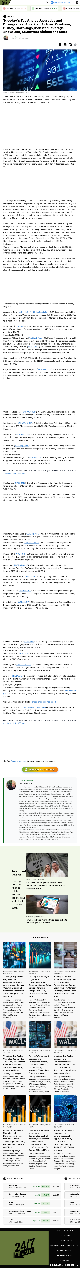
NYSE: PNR (20, 554)
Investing (11, 16)
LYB (71, 1213)
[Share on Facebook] (60, 44)
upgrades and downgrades (34, 707)
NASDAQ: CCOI (44, 369)
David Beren (30, 917)
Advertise (64, 1260)
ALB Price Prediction (39, 312)
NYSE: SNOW (23, 602)
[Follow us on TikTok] (72, 1265)
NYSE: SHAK (25, 591)
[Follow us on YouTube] (64, 1265)
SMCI (11, 1196)
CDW (11, 1203)
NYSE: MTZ (20, 483)
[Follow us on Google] (75, 44)
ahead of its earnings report (44, 702)
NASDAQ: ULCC (36, 457)
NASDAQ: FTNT (22, 446)
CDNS (11, 1213)
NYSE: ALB (23, 312)
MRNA (11, 1188)
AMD (11, 1220)
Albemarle (74, 1194)
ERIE (71, 1222)
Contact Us (64, 1235)
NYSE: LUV (29, 641)
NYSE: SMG (29, 576)
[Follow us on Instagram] (68, 1265)
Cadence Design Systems (20, 1211)
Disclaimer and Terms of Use (64, 1245)
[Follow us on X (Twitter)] (55, 1265)
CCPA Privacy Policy (64, 1255)
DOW (72, 1205)
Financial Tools (64, 1240)
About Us (68, 1230)
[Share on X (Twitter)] (65, 44)
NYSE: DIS (23, 653)
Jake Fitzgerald (31, 879)
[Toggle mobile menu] (77, 2)
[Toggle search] (47, 2)
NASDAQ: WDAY (23, 665)
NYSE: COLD (33, 347)
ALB (71, 1196)
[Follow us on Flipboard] (70, 44)
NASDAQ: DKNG (24, 423)
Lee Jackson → (25, 783)
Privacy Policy (64, 1250)
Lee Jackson (16, 37)
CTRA (72, 1188)
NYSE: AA (19, 326)
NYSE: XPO (17, 676)
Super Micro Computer (18, 1194)
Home (58, 1230)
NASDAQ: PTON (31, 543)
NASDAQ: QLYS (21, 565)
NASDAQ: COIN (29, 412)
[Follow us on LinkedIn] (60, 1265)
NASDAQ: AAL (35, 338)
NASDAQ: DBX (22, 434)
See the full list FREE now (14, 473)
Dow (72, 1203)
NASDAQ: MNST (33, 534)
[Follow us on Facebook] (51, 1265)
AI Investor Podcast (62, 2)
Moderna (13, 1185)
